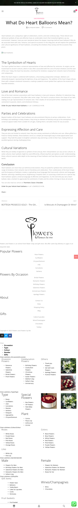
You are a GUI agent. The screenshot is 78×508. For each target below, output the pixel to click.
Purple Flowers (50, 445)
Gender (19, 458)
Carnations (9, 406)
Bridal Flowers (10, 374)
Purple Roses (10, 436)
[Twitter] (6, 336)
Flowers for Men (11, 465)
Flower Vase (14, 483)
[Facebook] (10, 336)
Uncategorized (39, 18)
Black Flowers (49, 434)
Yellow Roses (10, 443)
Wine (47, 487)
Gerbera (8, 410)
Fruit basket (14, 502)
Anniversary (29, 383)
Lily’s (7, 404)
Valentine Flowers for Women (55, 467)
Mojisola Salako (35, 27)
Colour (18, 427)
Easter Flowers (30, 377)
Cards (12, 492)
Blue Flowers (49, 436)
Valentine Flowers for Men (14, 470)
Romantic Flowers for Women (55, 470)
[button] (74, 11)
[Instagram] (2, 336)
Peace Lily (28, 421)
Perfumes (13, 494)
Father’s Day (29, 381)
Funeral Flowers (50, 375)
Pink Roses (9, 440)
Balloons (12, 485)
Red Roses (9, 438)
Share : (4, 192)
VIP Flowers (29, 405)
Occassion (22, 357)
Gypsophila (9, 415)
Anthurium (29, 423)
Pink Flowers (49, 443)
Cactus (27, 418)
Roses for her (49, 472)
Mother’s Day (29, 379)
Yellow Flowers (50, 447)
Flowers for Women (51, 465)
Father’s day (10, 474)
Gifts (16, 476)
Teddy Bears (14, 487)
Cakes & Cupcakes (16, 489)
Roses (8, 399)
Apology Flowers (50, 372)
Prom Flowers (10, 377)
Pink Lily (8, 456)
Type (16, 392)
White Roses (10, 434)
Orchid (27, 425)
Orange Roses (10, 445)
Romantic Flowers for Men (14, 472)
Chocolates (49, 489)
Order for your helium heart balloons (14, 106)
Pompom (9, 413)
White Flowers (50, 438)
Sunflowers (9, 401)
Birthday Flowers (31, 365)
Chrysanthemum (11, 417)
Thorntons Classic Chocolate (33, 183)
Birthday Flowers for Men (14, 467)
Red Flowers (49, 440)
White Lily (9, 453)
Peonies (8, 408)
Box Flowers (29, 402)
